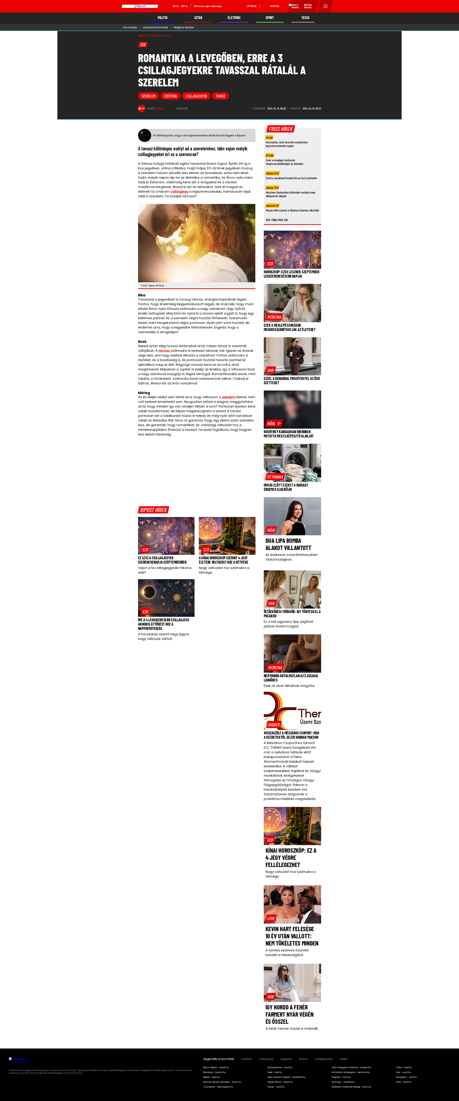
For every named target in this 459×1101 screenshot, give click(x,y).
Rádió (343, 1059)
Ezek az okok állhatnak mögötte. (289, 685)
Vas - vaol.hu (403, 1072)
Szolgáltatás (324, 1059)
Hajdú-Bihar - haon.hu (280, 1082)
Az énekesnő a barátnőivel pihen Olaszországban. (292, 557)
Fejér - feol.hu (275, 1072)
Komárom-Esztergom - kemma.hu (351, 1072)
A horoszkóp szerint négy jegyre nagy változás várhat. (163, 636)
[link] (145, 549)
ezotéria (170, 96)
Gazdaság (266, 1059)
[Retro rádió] (292, 6)
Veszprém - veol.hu (406, 1077)
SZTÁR (198, 18)
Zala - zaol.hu (403, 1082)
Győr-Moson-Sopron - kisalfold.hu (287, 1077)
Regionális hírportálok (218, 1059)
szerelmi (229, 397)
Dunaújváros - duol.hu (280, 1067)
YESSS (305, 18)
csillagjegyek (196, 96)
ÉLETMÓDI (234, 18)
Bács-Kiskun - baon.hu (216, 1067)
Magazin (286, 1059)
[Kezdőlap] (140, 6)
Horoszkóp (130, 27)
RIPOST (142, 35)
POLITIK (163, 18)
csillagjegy (179, 191)
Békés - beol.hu (211, 1077)
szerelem (148, 96)
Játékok (252, 6)
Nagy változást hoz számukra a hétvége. (224, 570)
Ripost (160, 108)
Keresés (274, 6)
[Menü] (325, 6)
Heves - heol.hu (276, 1086)
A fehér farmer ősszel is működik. (292, 1028)
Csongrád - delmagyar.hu (218, 1086)
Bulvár (303, 1059)
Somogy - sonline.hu (343, 1082)
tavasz (220, 96)
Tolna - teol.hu (404, 1067)
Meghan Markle (184, 27)
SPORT (270, 18)
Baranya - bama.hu (214, 1072)
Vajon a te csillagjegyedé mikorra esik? (164, 570)
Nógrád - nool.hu (341, 1077)
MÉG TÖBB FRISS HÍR (277, 220)
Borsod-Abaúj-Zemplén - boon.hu (222, 1082)
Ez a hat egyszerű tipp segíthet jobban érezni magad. (288, 623)
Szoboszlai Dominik (155, 27)
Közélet (246, 1059)
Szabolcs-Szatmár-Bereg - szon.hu (351, 1086)
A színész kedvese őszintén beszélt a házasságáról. (287, 952)
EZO (168, 35)
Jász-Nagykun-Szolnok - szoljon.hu (351, 1067)
